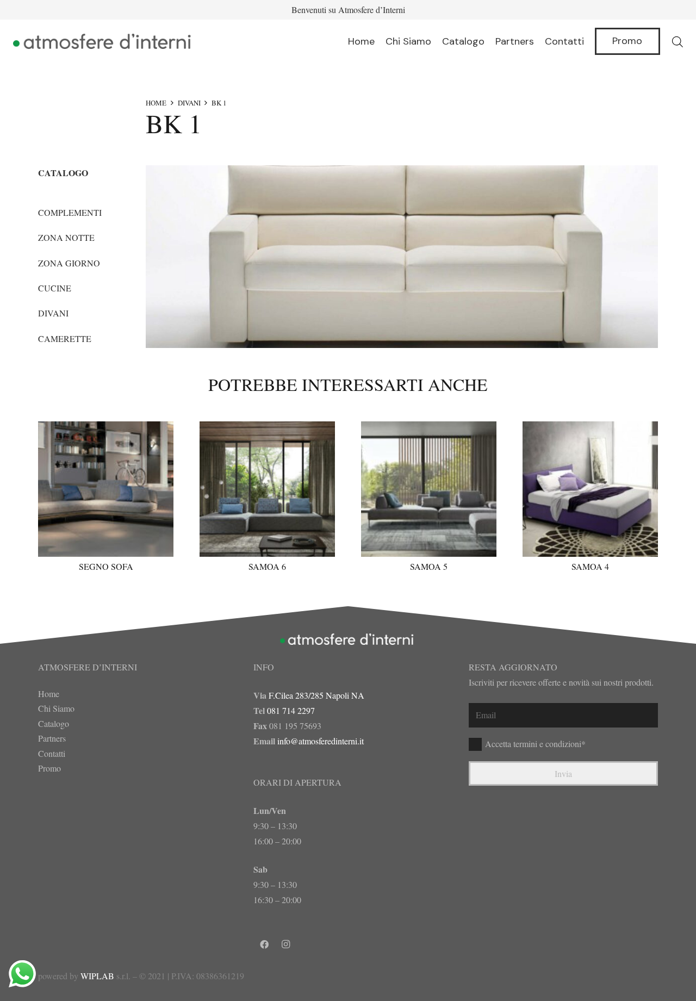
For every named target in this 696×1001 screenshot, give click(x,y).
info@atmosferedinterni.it (320, 741)
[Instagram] (286, 944)
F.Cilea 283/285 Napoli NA (316, 695)
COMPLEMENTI (70, 212)
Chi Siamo (56, 708)
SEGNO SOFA (106, 566)
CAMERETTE (64, 338)
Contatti (51, 753)
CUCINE (54, 288)
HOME (156, 103)
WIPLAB (97, 975)
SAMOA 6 (267, 566)
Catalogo (53, 723)
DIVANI (189, 103)
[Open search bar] (677, 41)
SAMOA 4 (590, 566)
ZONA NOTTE (66, 237)
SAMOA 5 (429, 566)
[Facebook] (264, 944)
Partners (52, 738)
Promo (49, 768)
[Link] (103, 41)
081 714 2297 (291, 710)
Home (48, 693)
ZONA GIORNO (69, 263)
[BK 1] (402, 257)
